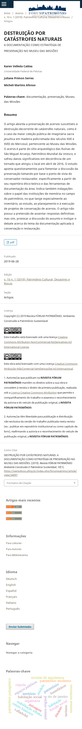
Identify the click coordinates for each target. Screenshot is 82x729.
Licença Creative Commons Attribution (34, 392)
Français (11, 597)
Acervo (19, 13)
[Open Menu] (4, 4)
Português (13, 609)
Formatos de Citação (19, 483)
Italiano (11, 603)
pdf (12, 242)
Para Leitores (13, 543)
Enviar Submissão (20, 626)
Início (7, 13)
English (11, 585)
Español (11, 591)
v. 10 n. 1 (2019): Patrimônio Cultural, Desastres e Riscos (37, 17)
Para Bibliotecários (17, 555)
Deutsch (11, 579)
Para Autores (13, 549)
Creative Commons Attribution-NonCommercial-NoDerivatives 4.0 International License (38, 342)
